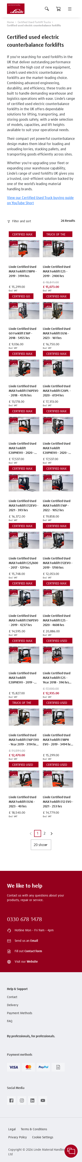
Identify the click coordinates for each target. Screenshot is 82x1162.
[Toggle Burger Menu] (70, 8)
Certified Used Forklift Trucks (34, 22)
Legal (12, 1129)
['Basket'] (58, 8)
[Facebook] (11, 1102)
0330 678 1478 (24, 919)
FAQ (9, 1021)
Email (34, 940)
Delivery (12, 1005)
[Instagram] (21, 1102)
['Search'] (47, 8)
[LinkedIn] (32, 1102)
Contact (12, 997)
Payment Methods (19, 1013)
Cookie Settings (42, 1137)
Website (32, 961)
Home (10, 22)
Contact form (33, 951)
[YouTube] (42, 1102)
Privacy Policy (17, 1137)
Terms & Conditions (34, 1129)
